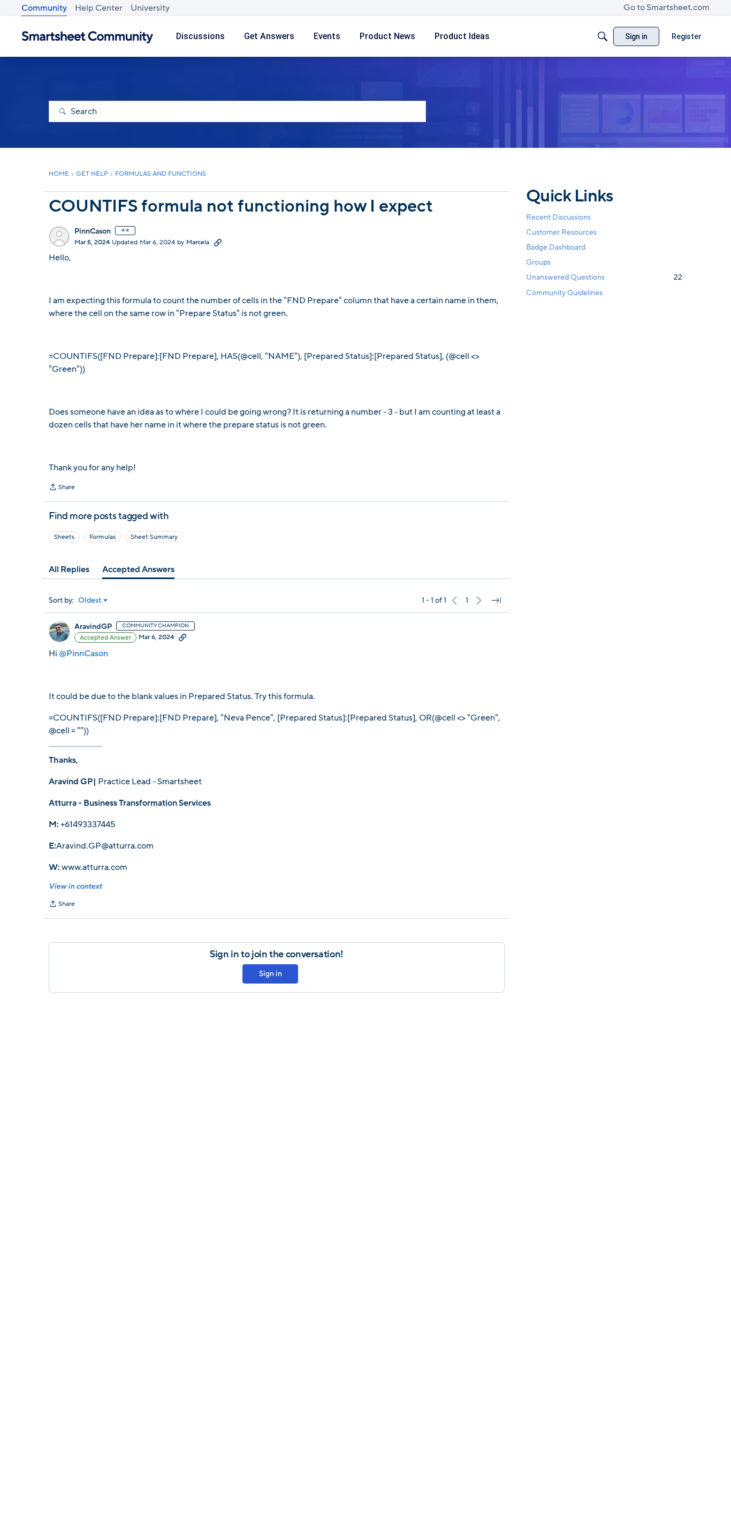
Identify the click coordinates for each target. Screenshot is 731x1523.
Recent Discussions (558, 217)
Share (62, 488)
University (150, 8)
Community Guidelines (564, 293)
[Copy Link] (217, 242)
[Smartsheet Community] (87, 36)
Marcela (197, 242)
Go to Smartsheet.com (666, 7)
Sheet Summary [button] (154, 536)
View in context (75, 886)
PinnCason (92, 231)
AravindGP (93, 627)
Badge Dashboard (555, 247)
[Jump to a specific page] (496, 600)
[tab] (69, 569)
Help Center (99, 8)
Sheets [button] (64, 536)
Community (44, 8)
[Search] (602, 36)
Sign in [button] (270, 974)
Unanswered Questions (604, 278)
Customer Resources (561, 232)
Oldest (90, 600)
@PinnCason (83, 653)
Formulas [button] (102, 536)
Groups (538, 263)
